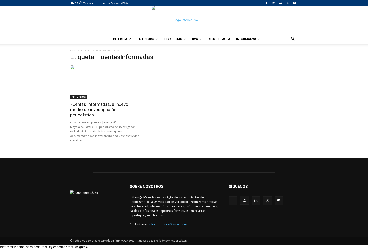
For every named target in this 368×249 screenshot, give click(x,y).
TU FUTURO (145, 39)
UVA (195, 39)
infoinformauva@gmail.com (168, 224)
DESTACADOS (79, 97)
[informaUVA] (184, 20)
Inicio (73, 50)
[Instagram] (273, 3)
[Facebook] (266, 3)
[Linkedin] (280, 3)
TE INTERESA (117, 39)
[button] (293, 39)
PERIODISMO (173, 39)
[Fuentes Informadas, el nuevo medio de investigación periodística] (104, 82)
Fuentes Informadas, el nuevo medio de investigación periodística (99, 109)
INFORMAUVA (246, 39)
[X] (287, 3)
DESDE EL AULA (219, 39)
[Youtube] (294, 3)
